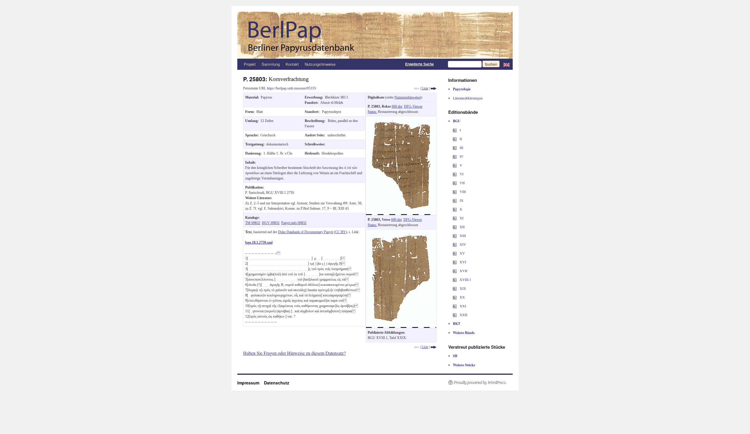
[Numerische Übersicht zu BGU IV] (454, 156)
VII (462, 182)
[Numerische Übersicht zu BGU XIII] (454, 235)
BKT (456, 323)
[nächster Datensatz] (434, 88)
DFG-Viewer (413, 106)
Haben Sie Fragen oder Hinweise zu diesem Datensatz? (294, 353)
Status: (372, 112)
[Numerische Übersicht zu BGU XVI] (454, 262)
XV (462, 253)
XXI (462, 306)
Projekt (250, 64)
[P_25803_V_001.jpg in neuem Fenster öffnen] (401, 232)
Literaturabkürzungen (468, 98)
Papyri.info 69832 (293, 223)
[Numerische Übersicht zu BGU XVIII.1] (454, 279)
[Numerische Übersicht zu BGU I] (454, 130)
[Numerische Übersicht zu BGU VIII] (454, 191)
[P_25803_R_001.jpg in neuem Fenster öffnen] (401, 119)
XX (462, 297)
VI (461, 174)
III (461, 147)
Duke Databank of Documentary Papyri (305, 232)
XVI (462, 262)
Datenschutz (276, 383)
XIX (462, 288)
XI (461, 218)
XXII (463, 314)
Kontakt (292, 64)
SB (455, 355)
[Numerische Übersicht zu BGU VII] (454, 182)
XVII (463, 270)
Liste (425, 88)
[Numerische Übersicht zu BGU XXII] (454, 314)
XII (462, 226)
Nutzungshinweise (320, 64)
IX (461, 200)
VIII (462, 191)
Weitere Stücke (464, 364)
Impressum (250, 383)
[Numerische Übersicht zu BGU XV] (454, 253)
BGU (457, 120)
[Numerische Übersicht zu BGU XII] (454, 226)
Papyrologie (462, 89)
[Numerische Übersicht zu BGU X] (454, 209)
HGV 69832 (270, 223)
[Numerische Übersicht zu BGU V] (454, 165)
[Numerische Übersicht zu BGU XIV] (454, 244)
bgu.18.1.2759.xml (258, 242)
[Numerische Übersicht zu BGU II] (454, 138)
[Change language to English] (506, 64)
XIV (462, 244)
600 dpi (397, 106)
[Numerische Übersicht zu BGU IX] (454, 200)
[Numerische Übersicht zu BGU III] (454, 147)
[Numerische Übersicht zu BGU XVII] (454, 270)
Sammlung (271, 64)
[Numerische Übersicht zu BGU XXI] (454, 306)
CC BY (340, 232)
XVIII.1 (465, 279)
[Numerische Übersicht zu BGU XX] (454, 297)
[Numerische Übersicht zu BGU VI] (454, 174)
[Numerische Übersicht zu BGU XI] (454, 218)
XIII (462, 235)
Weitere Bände (464, 332)
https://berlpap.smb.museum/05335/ (291, 88)
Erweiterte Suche (419, 64)
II (460, 138)
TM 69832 (252, 223)
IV (461, 156)
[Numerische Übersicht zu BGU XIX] (454, 288)
